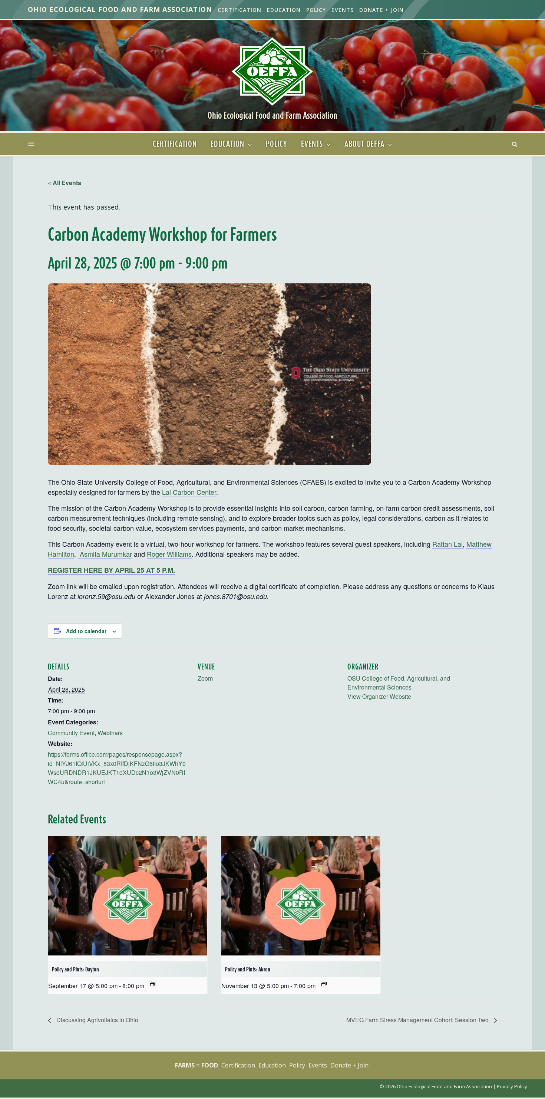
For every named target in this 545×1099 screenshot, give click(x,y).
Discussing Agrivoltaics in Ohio (96, 1020)
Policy (316, 9)
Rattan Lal (447, 544)
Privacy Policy (512, 1086)
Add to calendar (86, 631)
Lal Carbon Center (189, 492)
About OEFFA (364, 143)
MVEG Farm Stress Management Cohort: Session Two (418, 1020)
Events (342, 9)
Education (284, 9)
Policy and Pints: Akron (247, 969)
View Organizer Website (379, 696)
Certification (239, 9)
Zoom (205, 678)
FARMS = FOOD (196, 1065)
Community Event (71, 732)
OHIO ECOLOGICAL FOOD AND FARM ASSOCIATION (120, 9)
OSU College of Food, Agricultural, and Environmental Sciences (398, 683)
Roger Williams (169, 554)
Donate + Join (381, 9)
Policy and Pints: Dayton (75, 969)
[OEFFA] (272, 70)
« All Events (64, 182)
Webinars (110, 732)
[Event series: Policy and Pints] (152, 984)
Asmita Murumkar (105, 554)
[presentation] (127, 895)
